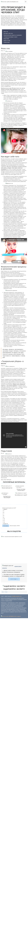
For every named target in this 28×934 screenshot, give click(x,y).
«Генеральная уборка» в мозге (10, 37)
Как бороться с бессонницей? (7, 497)
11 (4, 520)
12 (4, 522)
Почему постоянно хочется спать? (21, 489)
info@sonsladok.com (16, 596)
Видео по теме (7, 40)
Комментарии (7, 42)
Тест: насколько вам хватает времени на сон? (15, 538)
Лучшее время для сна (7, 487)
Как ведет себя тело (8, 33)
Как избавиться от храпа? (21, 495)
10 (4, 518)
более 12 (6, 523)
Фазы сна (6, 31)
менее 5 (5, 509)
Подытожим (6, 38)
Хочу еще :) (14, 579)
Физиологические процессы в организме (13, 35)
